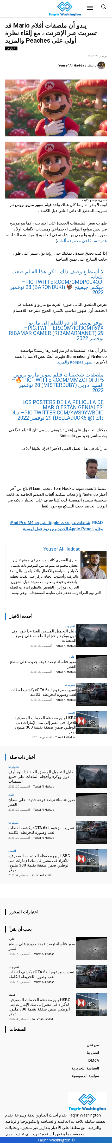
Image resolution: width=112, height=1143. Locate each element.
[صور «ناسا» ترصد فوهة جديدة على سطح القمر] (91, 666)
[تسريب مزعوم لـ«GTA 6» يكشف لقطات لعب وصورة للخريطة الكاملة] (91, 694)
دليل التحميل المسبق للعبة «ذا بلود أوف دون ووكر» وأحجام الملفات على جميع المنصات (43, 636)
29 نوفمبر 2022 (90, 335)
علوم (72, 656)
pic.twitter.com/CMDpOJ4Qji (64, 282)
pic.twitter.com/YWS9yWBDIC (64, 412)
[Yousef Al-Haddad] (102, 65)
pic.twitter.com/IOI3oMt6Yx (66, 328)
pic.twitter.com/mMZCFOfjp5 (63, 380)
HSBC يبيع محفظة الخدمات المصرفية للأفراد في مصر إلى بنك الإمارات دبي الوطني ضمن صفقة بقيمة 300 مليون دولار (45, 725)
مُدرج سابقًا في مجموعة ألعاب (82, 241)
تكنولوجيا (11, 48)
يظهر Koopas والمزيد (74, 362)
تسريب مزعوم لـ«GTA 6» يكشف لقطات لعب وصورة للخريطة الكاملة (43, 692)
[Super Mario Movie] (56, 170)
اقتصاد (71, 712)
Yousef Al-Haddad (72, 65)
